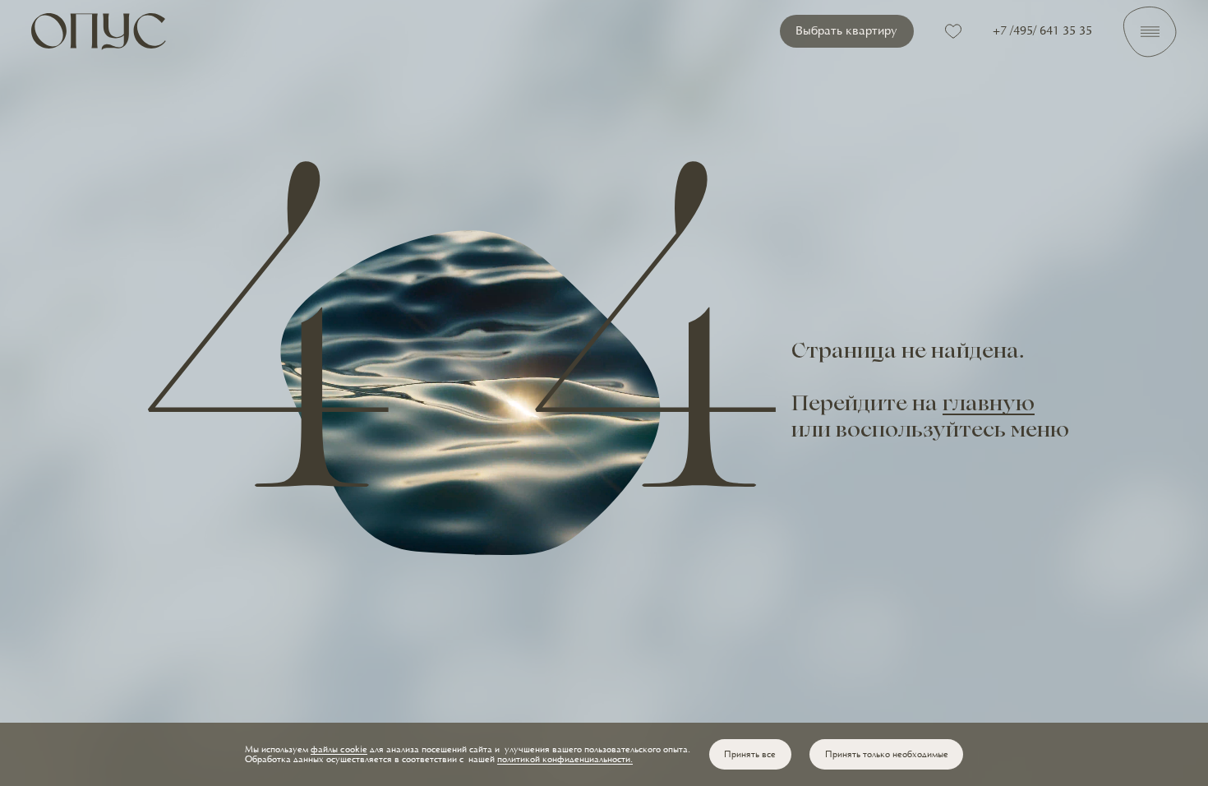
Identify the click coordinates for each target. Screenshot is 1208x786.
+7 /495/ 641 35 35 (1042, 31)
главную (989, 405)
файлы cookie (339, 750)
